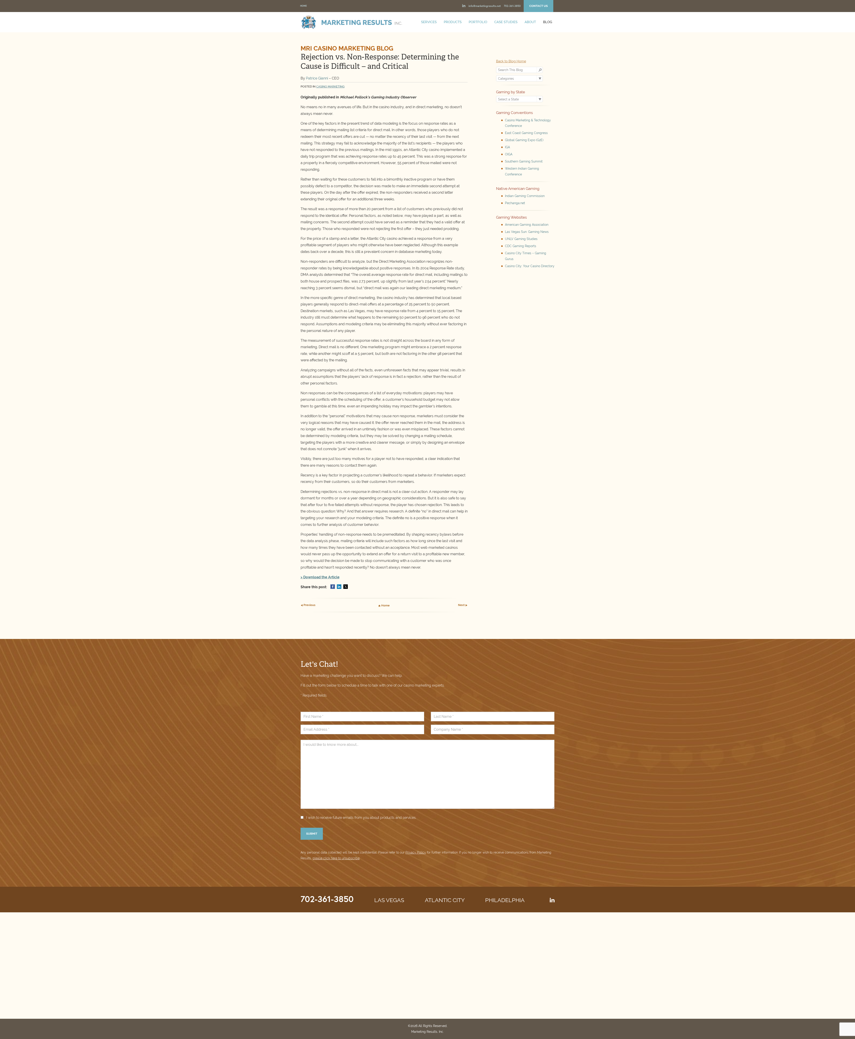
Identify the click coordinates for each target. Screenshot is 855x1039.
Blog (547, 22)
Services (429, 22)
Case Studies (505, 22)
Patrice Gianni (317, 78)
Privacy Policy (415, 852)
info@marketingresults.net (484, 6)
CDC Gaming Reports (520, 246)
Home (303, 6)
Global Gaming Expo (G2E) (524, 140)
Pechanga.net (515, 203)
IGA (507, 147)
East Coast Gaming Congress (526, 133)
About (530, 22)
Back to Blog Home (511, 61)
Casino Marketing (330, 86)
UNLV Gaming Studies (521, 239)
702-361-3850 (512, 6)
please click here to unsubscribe (336, 858)
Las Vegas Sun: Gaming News (527, 232)
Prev (309, 605)
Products (453, 22)
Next (461, 605)
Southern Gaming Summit (524, 161)
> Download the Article (320, 577)
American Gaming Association (526, 224)
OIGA (508, 154)
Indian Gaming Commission (525, 196)
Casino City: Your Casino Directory (529, 266)
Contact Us (538, 6)
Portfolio (478, 22)
